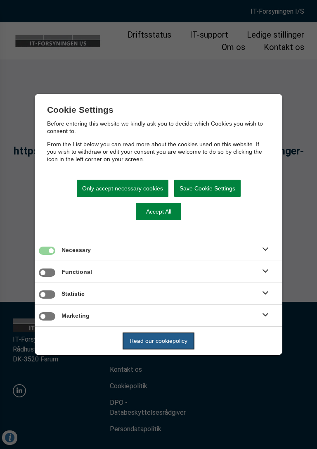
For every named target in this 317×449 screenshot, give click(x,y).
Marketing (76, 315)
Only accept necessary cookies (122, 188)
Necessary (76, 250)
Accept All (158, 211)
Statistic (73, 293)
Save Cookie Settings (207, 188)
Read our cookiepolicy (158, 340)
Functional (77, 271)
